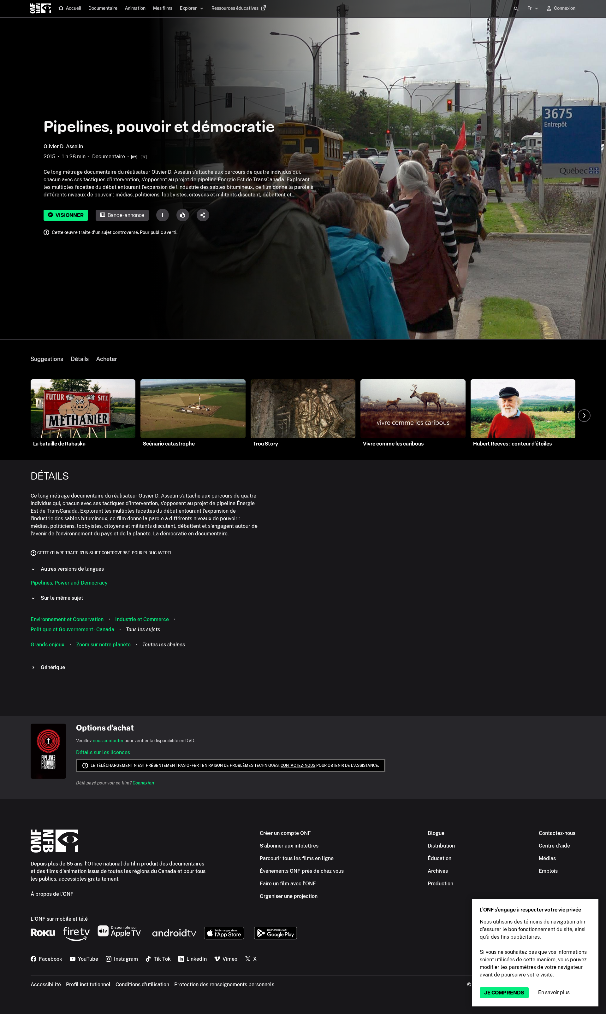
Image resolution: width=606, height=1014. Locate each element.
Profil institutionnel (88, 985)
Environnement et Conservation (67, 619)
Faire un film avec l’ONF (288, 884)
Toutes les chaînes (163, 645)
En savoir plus (554, 992)
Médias (547, 858)
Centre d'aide (554, 846)
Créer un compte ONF (285, 833)
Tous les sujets (143, 629)
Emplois (548, 871)
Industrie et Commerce (142, 619)
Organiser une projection (289, 896)
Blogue (436, 833)
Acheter (106, 359)
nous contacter (108, 740)
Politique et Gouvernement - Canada (72, 629)
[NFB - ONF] (40, 8)
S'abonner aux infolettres (289, 846)
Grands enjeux (47, 645)
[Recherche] (516, 9)
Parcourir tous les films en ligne (297, 858)
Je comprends (504, 993)
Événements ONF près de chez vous (302, 871)
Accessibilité (46, 985)
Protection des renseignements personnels (224, 985)
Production (440, 884)
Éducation (439, 858)
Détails (80, 359)
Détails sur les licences (103, 752)
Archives (438, 871)
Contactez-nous (298, 765)
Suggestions (47, 359)
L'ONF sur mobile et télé (59, 919)
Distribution (441, 846)
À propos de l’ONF (52, 894)
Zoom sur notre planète (103, 645)
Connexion (143, 782)
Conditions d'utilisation (142, 985)
